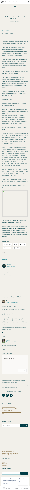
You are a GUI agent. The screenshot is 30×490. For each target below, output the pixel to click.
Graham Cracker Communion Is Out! (10, 408)
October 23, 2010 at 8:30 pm (12, 302)
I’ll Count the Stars (6, 413)
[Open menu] (15, 7)
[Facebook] (7, 395)
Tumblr (3, 462)
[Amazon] (11, 395)
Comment (22, 370)
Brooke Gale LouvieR (15, 17)
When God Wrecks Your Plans (8, 407)
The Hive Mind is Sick (7, 410)
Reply (4, 336)
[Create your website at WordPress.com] (15, 2)
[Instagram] (3, 395)
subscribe (24, 425)
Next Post (25, 286)
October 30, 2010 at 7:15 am (11, 341)
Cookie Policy (5, 483)
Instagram (4, 465)
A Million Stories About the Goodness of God (11, 412)
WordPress (4, 463)
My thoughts (4, 259)
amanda (8, 340)
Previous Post (6, 286)
